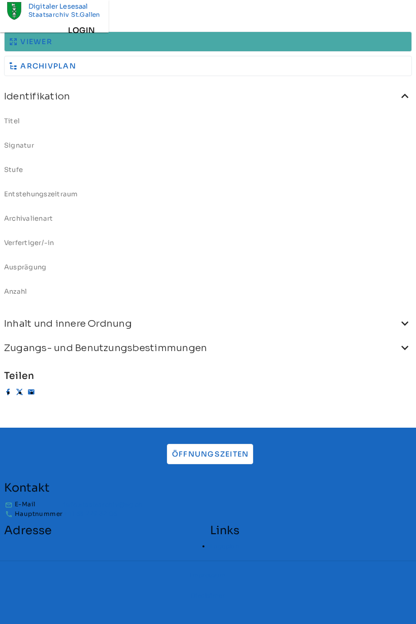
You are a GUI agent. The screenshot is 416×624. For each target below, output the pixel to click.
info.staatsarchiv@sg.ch (103, 504)
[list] (208, 210)
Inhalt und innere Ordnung (68, 323)
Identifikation (37, 96)
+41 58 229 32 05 (90, 513)
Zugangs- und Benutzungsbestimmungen (105, 348)
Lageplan (224, 546)
